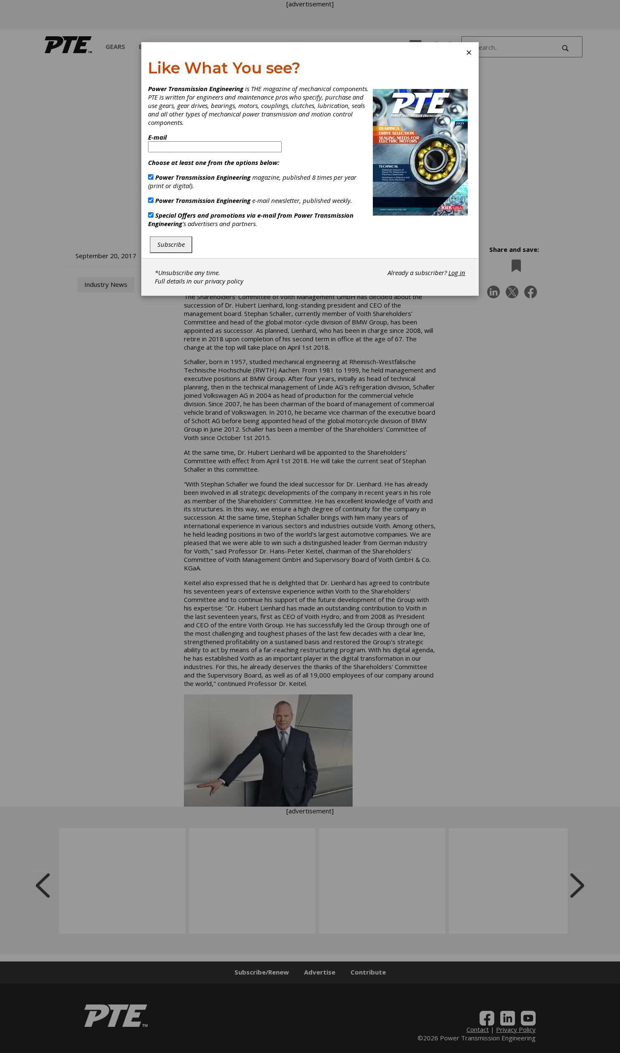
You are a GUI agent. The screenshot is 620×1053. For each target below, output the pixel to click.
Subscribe (171, 244)
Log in (456, 272)
